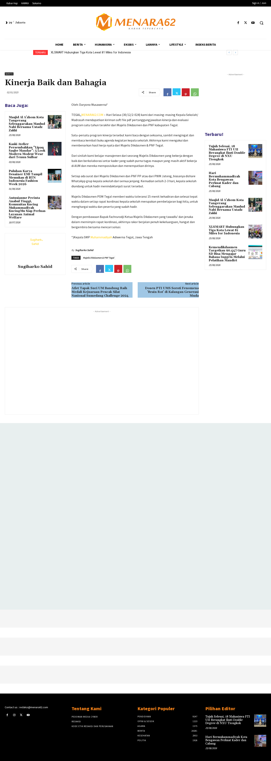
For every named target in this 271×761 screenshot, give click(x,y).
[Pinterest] (186, 92)
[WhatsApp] (195, 92)
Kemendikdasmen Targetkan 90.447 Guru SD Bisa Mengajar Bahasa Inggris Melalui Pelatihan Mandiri (227, 253)
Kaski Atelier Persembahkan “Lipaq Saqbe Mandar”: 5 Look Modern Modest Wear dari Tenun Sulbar (27, 150)
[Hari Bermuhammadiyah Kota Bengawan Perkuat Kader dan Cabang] (255, 178)
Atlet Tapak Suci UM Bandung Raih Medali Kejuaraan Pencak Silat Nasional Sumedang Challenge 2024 (100, 292)
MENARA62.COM (92, 115)
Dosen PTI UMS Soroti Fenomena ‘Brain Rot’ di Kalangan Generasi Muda (172, 292)
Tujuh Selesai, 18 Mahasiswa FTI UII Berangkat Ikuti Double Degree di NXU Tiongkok (227, 152)
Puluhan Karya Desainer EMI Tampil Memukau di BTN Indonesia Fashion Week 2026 (25, 177)
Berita (9, 74)
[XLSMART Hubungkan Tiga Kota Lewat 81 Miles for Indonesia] (255, 232)
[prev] (229, 52)
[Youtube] (253, 23)
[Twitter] (245, 23)
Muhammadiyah (101, 237)
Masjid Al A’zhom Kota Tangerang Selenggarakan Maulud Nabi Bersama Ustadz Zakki (27, 123)
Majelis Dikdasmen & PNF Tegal (98, 257)
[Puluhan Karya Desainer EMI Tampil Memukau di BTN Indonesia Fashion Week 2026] (55, 176)
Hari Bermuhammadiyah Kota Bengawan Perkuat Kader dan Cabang (224, 179)
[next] (235, 52)
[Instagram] (14, 715)
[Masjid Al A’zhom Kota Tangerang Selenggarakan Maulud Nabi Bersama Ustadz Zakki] (55, 122)
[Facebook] (238, 23)
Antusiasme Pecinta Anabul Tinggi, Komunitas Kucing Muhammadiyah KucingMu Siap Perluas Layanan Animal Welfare (27, 207)
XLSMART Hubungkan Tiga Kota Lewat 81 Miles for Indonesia (91, 52)
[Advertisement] (102, 362)
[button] (261, 23)
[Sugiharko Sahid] (35, 249)
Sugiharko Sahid (35, 267)
